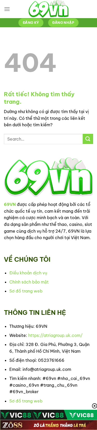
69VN (10, 204)
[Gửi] (88, 139)
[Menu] (7, 9)
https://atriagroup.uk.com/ (55, 335)
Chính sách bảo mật (29, 282)
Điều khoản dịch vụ (28, 272)
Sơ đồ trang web (25, 291)
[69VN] (48, 9)
